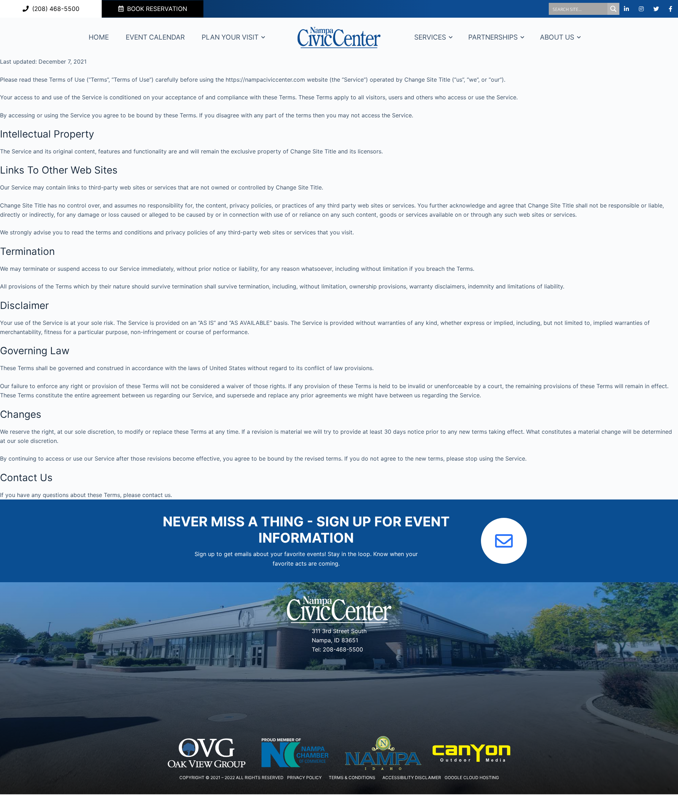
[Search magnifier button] (613, 9)
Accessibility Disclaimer (411, 777)
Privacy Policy (304, 777)
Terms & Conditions (352, 777)
